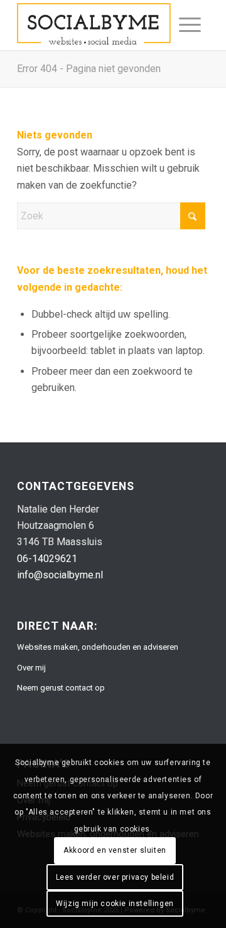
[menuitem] (190, 25)
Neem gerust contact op (61, 687)
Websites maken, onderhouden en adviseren (97, 647)
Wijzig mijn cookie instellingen (115, 903)
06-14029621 (47, 559)
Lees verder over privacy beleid (115, 877)
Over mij (31, 667)
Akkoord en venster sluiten (114, 850)
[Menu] (190, 25)
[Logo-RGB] (94, 25)
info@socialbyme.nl (60, 575)
